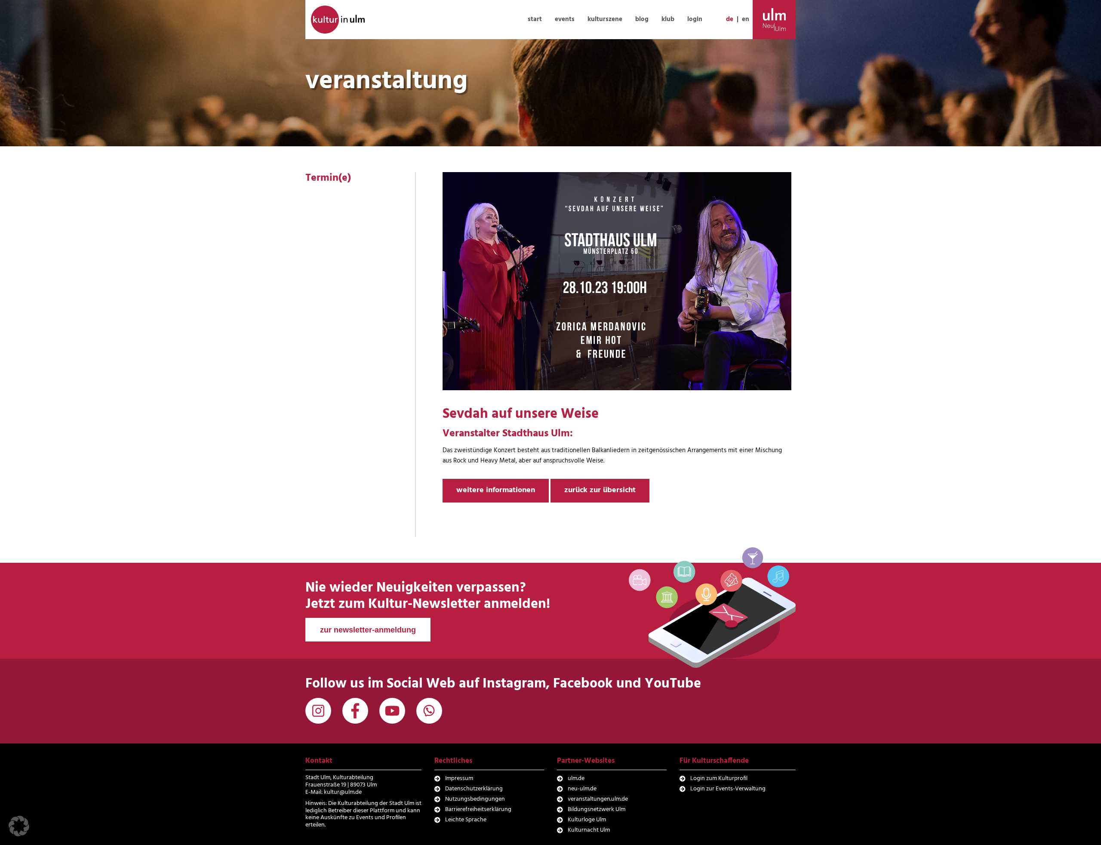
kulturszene (604, 19)
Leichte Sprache (465, 820)
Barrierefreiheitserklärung (478, 809)
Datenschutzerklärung (474, 789)
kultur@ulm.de (343, 792)
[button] (19, 826)
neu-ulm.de (582, 789)
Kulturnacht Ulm (589, 830)
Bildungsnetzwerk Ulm (596, 809)
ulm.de (576, 778)
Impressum (459, 778)
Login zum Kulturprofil (718, 778)
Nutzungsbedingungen (475, 799)
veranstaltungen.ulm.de (598, 799)
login (694, 19)
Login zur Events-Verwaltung (728, 789)
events (565, 19)
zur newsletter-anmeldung (368, 630)
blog (642, 19)
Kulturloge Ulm (587, 820)
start (535, 19)
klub (667, 19)
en (745, 19)
